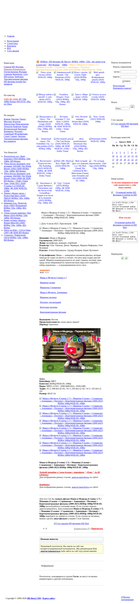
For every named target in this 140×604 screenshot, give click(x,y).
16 (136, 156)
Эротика (22, 136)
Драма (25, 126)
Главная (10, 36)
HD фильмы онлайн (13, 81)
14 (129, 156)
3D (20, 99)
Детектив (8, 126)
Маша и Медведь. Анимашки (53, 292)
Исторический (10, 129)
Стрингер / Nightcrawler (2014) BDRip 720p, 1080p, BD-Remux (16, 237)
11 (117, 156)
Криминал (9, 131)
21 (129, 160)
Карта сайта (49, 598)
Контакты (11, 46)
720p (24, 99)
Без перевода (10, 141)
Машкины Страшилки (50, 287)
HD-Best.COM (34, 598)
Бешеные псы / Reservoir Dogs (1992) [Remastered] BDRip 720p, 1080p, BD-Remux (15, 207)
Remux (13, 101)
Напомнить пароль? (122, 88)
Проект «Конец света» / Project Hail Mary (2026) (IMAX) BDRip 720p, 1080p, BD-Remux (17, 197)
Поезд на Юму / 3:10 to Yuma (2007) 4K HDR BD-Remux (17, 231)
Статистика (12, 43)
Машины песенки (48, 297)
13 (125, 156)
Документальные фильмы (16, 79)
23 (136, 160)
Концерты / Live (20, 74)
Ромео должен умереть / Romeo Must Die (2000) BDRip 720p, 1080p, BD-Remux (15, 224)
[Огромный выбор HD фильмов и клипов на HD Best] (124, 197)
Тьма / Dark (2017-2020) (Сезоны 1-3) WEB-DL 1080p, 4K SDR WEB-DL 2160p (15, 187)
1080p (6, 101)
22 (132, 160)
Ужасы (22, 119)
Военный (22, 129)
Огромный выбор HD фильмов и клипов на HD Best (125, 225)
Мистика (8, 121)
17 (113, 160)
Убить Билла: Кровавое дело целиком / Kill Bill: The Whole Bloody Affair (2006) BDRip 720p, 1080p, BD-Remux (17, 167)
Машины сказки (47, 282)
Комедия (17, 126)
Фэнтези (17, 121)
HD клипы (9, 77)
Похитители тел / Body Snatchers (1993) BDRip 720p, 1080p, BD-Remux (17, 158)
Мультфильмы (21, 134)
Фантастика (9, 124)
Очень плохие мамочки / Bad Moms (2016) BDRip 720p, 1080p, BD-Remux (17, 215)
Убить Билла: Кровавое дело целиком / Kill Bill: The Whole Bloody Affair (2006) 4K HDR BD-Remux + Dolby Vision (17, 177)
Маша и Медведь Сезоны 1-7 (53, 277)
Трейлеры (19, 77)
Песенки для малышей (50, 302)
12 (121, 156)
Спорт (7, 136)
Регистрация (13, 41)
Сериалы (8, 74)
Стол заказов (13, 51)
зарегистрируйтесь (80, 477)
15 (132, 156)
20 (125, 160)
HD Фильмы (18, 67)
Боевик (7, 119)
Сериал (13, 136)
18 (117, 160)
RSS (9, 48)
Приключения (22, 124)
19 (121, 160)
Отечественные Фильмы (15, 72)
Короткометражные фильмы (53, 312)
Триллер (15, 119)
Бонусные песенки (48, 307)
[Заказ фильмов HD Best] (71, 523)
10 (113, 156)
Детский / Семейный (13, 132)
